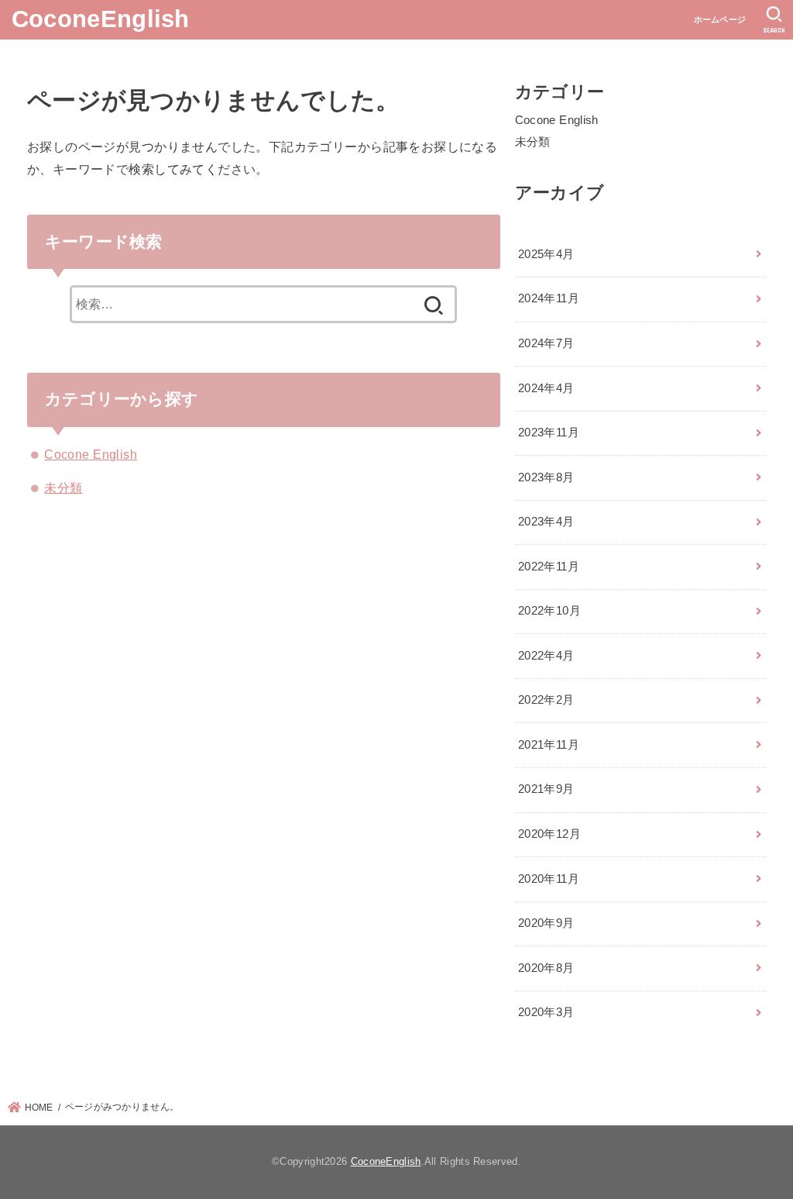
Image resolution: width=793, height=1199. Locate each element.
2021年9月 (546, 789)
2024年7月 (546, 343)
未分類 (63, 487)
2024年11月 (548, 298)
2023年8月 (546, 477)
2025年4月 (546, 254)
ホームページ (720, 19)
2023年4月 (546, 521)
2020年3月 (546, 1012)
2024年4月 (546, 388)
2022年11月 (548, 566)
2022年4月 (546, 655)
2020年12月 (549, 834)
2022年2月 (546, 700)
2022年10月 (549, 611)
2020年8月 (546, 968)
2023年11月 (548, 432)
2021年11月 (548, 745)
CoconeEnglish (101, 19)
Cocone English (90, 454)
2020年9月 (546, 923)
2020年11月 (548, 879)
